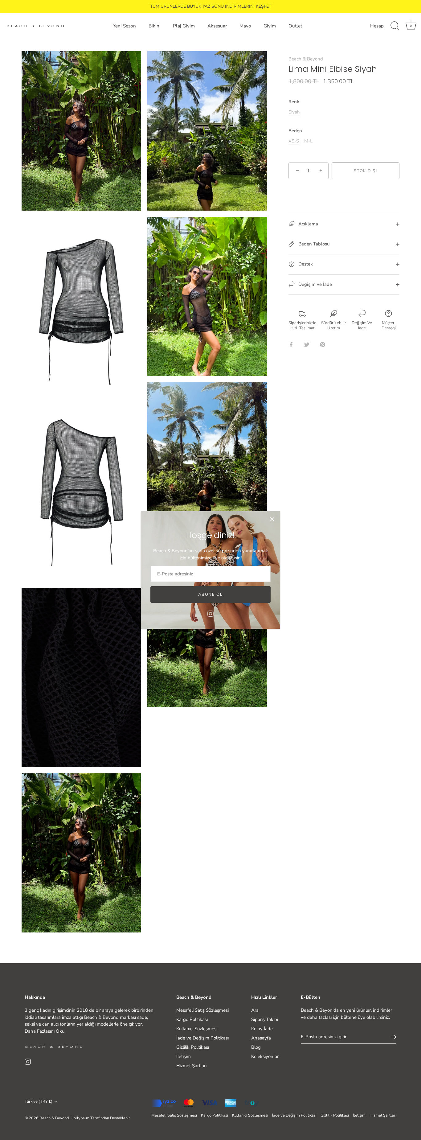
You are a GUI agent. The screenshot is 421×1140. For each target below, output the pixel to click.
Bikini (155, 26)
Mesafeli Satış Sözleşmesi (202, 1010)
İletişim (183, 1056)
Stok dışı (365, 171)
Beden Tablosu (313, 244)
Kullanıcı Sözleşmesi (196, 1029)
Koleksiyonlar (265, 1056)
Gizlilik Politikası (192, 1047)
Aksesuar (217, 26)
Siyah (294, 112)
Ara (255, 1010)
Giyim (270, 26)
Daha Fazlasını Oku (44, 1031)
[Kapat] (272, 519)
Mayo (245, 26)
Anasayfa (261, 1038)
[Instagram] (210, 613)
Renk (293, 102)
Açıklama (307, 224)
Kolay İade (262, 1029)
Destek (305, 264)
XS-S (293, 141)
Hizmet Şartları (191, 1066)
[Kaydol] (393, 1037)
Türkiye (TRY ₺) (38, 1101)
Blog (256, 1047)
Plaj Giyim (184, 26)
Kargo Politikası (192, 1019)
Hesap (377, 26)
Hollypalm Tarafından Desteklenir (100, 1118)
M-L (308, 141)
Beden (295, 131)
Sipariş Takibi (264, 1019)
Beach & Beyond (305, 59)
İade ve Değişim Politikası (202, 1038)
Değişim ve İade (314, 284)
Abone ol (210, 594)
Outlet (295, 26)
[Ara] (395, 26)
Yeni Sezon (124, 26)
